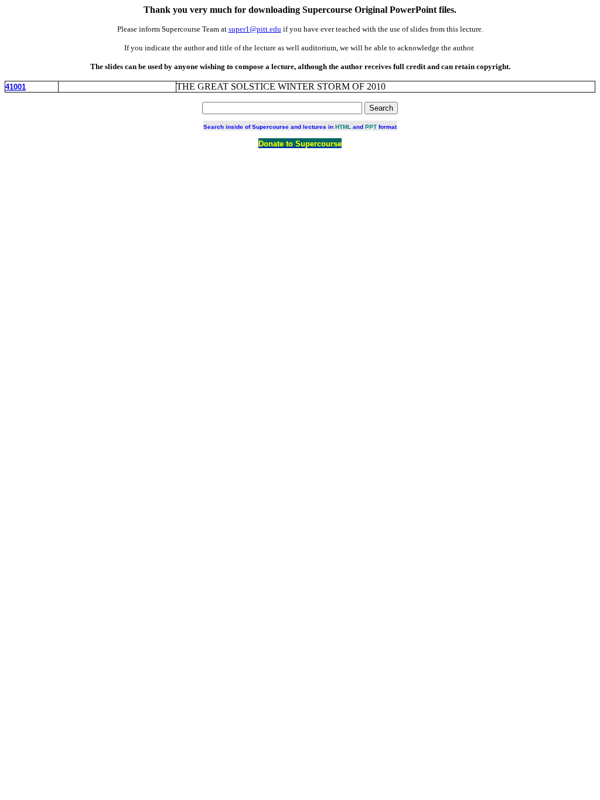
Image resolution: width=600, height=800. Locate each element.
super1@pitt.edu (255, 29)
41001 (15, 87)
